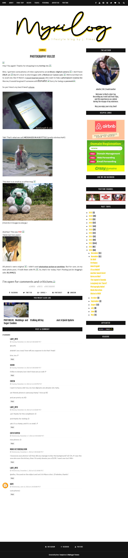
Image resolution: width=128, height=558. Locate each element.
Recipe (29, 3)
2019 (91, 219)
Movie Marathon (96, 290)
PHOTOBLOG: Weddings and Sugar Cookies (16, 322)
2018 (91, 223)
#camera (32, 286)
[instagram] (103, 3)
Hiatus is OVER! (95, 294)
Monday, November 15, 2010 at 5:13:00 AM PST (26, 410)
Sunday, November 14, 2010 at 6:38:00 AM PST (26, 342)
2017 (91, 226)
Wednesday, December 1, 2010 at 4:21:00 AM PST (28, 471)
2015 (91, 233)
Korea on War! (95, 276)
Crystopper (15, 433)
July (92, 308)
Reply (12, 359)
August (93, 305)
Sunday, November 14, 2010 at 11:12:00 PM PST (27, 384)
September (95, 301)
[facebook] (95, 3)
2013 (91, 240)
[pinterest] (107, 3)
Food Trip (20, 3)
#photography (49, 286)
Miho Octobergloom (18, 449)
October (94, 298)
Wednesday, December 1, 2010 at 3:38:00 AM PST (28, 452)
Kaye (12, 484)
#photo (39, 286)
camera (42, 50)
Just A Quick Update (65, 320)
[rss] (119, 3)
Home (4, 3)
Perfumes (93, 263)
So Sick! (93, 259)
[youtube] (99, 3)
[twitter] (111, 3)
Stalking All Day (37, 320)
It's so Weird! (95, 270)
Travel (36, 3)
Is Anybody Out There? (98, 283)
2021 (91, 213)
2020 (91, 216)
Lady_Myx (14, 339)
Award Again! (95, 266)
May (92, 315)
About (11, 3)
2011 (91, 247)
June (93, 311)
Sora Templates (61, 555)
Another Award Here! (98, 273)
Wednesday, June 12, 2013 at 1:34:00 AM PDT (26, 487)
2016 (91, 230)
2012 (91, 243)
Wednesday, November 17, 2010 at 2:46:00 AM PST (28, 436)
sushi (12, 365)
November (95, 256)
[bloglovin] (115, 3)
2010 (91, 250)
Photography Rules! (97, 287)
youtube (65, 3)
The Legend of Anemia (98, 280)
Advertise (55, 3)
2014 (91, 236)
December (95, 253)
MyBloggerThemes (73, 555)
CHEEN (12, 381)
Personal (45, 3)
